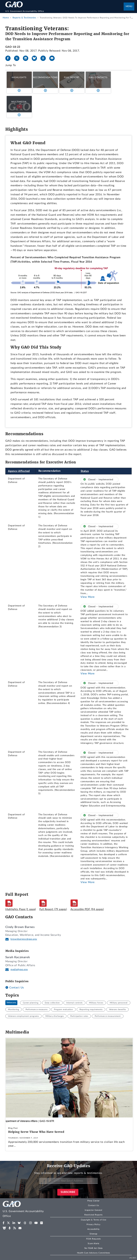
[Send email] (53, 58)
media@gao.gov (19, 969)
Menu (129, 6)
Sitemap (93, 1234)
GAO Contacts (98, 77)
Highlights (19, 77)
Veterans (11, 1003)
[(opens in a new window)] (4, 1223)
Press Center (93, 1201)
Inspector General (93, 1210)
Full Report (72, 77)
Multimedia (19, 102)
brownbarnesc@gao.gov (24, 939)
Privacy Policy (93, 1224)
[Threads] (44, 58)
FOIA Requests (93, 1239)
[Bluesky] (36, 58)
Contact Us (16, 987)
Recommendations (45, 77)
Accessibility (93, 1229)
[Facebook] (9, 58)
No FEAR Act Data (93, 1248)
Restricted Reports (93, 1215)
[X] (18, 58)
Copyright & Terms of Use (93, 1220)
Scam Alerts (93, 1243)
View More (88, 597)
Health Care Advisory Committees (93, 1253)
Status (85, 471)
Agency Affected (19, 471)
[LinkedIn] (27, 58)
